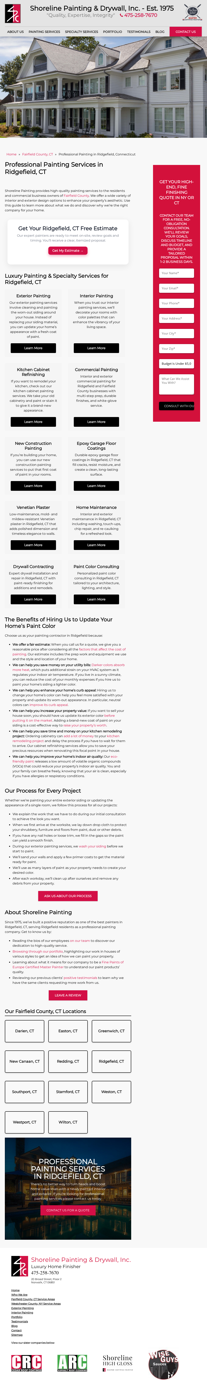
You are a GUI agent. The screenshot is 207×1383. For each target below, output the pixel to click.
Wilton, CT (68, 1122)
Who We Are (19, 1294)
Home (11, 154)
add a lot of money (79, 736)
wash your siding (92, 846)
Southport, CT (24, 1092)
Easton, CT (67, 1031)
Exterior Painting (22, 1308)
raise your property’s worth (84, 725)
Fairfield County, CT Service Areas (33, 1299)
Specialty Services (81, 32)
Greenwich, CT (111, 1031)
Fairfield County (76, 196)
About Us (15, 32)
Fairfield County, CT (37, 154)
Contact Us (186, 32)
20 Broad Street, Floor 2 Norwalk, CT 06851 (46, 1280)
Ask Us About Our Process (68, 896)
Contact (16, 1330)
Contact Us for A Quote (68, 1210)
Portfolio (112, 32)
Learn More (33, 348)
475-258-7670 (140, 15)
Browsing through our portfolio (38, 951)
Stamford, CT (68, 1092)
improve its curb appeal (49, 705)
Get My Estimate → (67, 250)
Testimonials (138, 32)
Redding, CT (68, 1061)
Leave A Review (68, 995)
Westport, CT (24, 1122)
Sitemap (17, 1334)
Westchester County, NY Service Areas (36, 1303)
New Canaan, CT (25, 1061)
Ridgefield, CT (111, 1061)
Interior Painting (22, 1312)
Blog (160, 32)
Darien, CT (24, 1031)
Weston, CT (111, 1092)
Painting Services (44, 32)
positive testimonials (80, 978)
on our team (80, 941)
